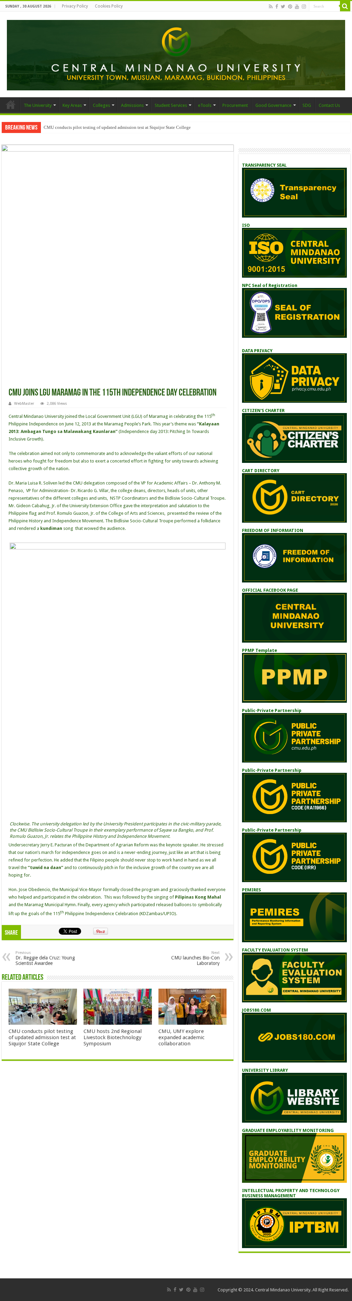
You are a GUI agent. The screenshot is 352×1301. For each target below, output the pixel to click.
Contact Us (329, 105)
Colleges (101, 105)
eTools (204, 105)
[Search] (345, 6)
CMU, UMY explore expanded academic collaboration (181, 1037)
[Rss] (270, 6)
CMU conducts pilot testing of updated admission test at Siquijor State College (117, 127)
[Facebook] (277, 6)
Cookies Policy (109, 6)
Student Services (171, 105)
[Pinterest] (290, 6)
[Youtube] (297, 6)
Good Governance (273, 105)
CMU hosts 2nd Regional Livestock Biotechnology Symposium (113, 1037)
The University (38, 105)
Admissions (132, 105)
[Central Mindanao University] (176, 54)
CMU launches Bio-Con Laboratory (195, 958)
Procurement (235, 105)
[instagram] (304, 6)
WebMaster (24, 403)
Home (11, 104)
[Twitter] (283, 6)
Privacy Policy (75, 6)
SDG (306, 105)
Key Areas (72, 105)
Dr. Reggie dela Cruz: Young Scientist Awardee (45, 958)
